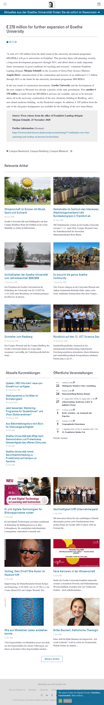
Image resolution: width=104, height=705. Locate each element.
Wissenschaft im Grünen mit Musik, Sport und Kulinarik (25, 210)
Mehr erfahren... (78, 695)
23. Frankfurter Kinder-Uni (73, 432)
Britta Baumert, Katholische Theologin (75, 630)
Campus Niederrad (19, 151)
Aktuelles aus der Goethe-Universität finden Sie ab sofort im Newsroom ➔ (52, 12)
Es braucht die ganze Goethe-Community (70, 276)
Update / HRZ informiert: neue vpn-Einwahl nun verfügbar (24, 384)
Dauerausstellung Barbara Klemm (76, 393)
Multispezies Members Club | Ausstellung (79, 385)
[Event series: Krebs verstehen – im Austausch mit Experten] (74, 410)
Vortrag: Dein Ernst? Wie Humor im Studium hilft (24, 572)
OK (60, 701)
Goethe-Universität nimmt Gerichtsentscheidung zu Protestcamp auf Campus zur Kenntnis (21, 456)
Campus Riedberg (39, 151)
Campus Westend (59, 151)
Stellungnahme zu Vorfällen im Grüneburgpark (22, 397)
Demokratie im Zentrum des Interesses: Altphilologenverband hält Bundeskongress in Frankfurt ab (76, 212)
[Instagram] (42, 695)
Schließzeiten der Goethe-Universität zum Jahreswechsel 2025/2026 (26, 276)
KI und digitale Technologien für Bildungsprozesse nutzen (23, 510)
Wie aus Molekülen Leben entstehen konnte (26, 631)
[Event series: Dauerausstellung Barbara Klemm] (73, 391)
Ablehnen (67, 701)
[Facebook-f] (52, 695)
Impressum (53, 700)
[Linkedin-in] (47, 695)
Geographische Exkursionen (73, 424)
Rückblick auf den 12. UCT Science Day (76, 336)
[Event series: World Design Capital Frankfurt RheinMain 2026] (96, 399)
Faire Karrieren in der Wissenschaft (74, 571)
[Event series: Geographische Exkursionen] (74, 421)
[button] (52, 659)
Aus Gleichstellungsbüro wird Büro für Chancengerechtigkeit (24, 425)
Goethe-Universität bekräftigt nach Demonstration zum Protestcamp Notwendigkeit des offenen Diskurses (26, 439)
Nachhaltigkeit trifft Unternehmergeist (75, 509)
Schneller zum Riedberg (18, 336)
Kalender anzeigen (60, 438)
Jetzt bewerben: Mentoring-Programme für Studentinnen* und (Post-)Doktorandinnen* (24, 411)
